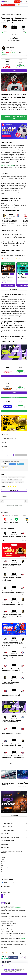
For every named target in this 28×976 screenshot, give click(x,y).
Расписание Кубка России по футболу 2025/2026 (11, 852)
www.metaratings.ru (16, 907)
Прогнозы (4, 477)
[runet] (2, 953)
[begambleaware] (13, 957)
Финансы (3, 888)
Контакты (3, 857)
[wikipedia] (16, 953)
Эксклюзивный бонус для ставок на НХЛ (14, 117)
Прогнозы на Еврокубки (7, 830)
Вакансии (3, 861)
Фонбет (23, 477)
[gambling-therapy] (22, 957)
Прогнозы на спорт (14, 477)
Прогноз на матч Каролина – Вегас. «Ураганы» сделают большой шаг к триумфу (11, 566)
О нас (2, 859)
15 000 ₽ (20, 66)
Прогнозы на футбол (7, 823)
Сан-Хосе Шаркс (19, 482)
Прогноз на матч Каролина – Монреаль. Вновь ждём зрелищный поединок (13, 732)
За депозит (9, 280)
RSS (2, 865)
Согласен (14, 973)
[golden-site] (8, 953)
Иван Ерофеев (10, 47)
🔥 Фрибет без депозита (8, 258)
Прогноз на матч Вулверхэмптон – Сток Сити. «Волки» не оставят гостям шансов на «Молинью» (10, 221)
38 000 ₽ (20, 407)
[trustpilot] (4, 957)
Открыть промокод (8, 285)
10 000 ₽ (20, 388)
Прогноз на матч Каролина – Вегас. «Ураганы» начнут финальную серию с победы (12, 616)
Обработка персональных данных (8, 873)
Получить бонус (14, 815)
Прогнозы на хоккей (12, 479)
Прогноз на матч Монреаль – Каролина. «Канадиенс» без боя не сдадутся (13, 669)
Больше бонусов (14, 289)
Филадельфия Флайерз (4, 30)
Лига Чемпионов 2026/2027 (8, 840)
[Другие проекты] (5, 1)
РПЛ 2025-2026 (5, 833)
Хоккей (3, 479)
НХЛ (21, 479)
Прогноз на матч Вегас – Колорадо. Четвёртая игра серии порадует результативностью (11, 682)
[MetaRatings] (5, 903)
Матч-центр (4, 512)
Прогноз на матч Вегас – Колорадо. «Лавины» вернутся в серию (11, 721)
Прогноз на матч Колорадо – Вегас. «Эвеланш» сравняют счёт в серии (11, 744)
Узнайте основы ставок (7, 165)
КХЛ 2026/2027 (5, 844)
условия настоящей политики (10, 969)
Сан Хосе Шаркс (23, 30)
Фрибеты (4, 280)
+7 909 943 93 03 (9, 931)
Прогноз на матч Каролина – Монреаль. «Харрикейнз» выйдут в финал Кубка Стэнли (13, 657)
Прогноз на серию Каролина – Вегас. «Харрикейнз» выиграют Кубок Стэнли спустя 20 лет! (12, 644)
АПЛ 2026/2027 (5, 847)
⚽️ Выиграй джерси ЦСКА (8, 4)
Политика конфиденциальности (8, 867)
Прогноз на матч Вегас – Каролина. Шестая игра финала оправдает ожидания (14, 537)
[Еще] (26, 1)
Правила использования (6, 869)
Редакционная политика (6, 875)
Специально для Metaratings (7, 863)
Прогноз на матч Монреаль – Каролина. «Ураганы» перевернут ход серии (13, 694)
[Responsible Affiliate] (6, 962)
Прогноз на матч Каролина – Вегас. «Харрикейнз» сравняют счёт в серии (12, 603)
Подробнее (4, 282)
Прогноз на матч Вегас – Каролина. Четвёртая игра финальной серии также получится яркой (13, 579)
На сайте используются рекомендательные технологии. (13, 948)
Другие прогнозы (7, 528)
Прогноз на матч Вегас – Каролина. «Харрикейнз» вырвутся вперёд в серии (13, 591)
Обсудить (7, 454)
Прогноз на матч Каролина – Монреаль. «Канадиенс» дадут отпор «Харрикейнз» (13, 756)
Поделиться (13, 490)
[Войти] (23, 1)
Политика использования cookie (8, 871)
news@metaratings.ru (10, 929)
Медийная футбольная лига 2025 (10, 837)
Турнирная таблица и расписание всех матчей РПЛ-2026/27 (8, 783)
